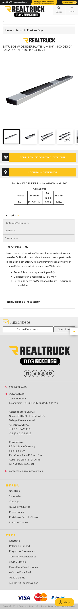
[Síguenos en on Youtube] (43, 373)
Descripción (10, 215)
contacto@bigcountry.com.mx (26, 470)
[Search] (59, 10)
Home (8, 30)
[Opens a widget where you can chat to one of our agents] (64, 602)
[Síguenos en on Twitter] (35, 373)
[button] (59, 10)
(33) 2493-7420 (17, 387)
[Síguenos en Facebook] (27, 373)
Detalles (9, 230)
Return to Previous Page (29, 30)
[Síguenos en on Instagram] (50, 373)
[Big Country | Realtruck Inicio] (26, 12)
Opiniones (10, 238)
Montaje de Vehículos (15, 222)
